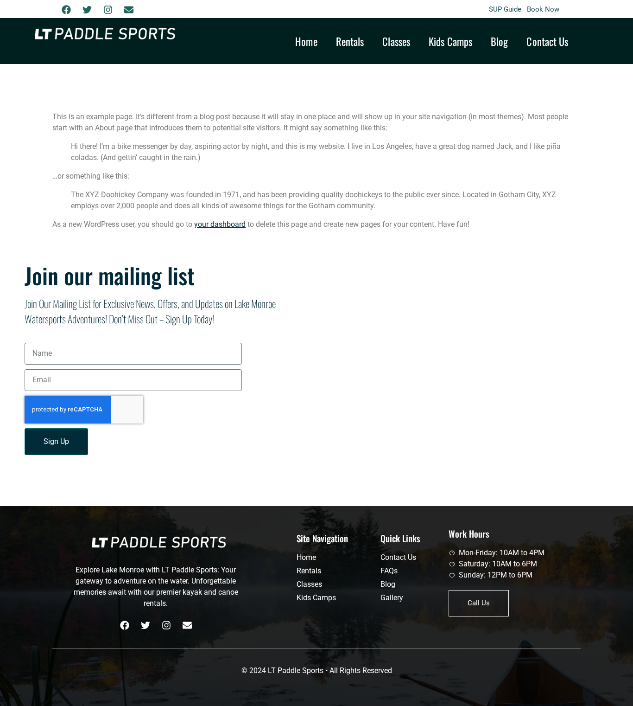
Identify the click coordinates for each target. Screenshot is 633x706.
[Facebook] (66, 9)
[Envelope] (129, 9)
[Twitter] (87, 9)
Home (306, 41)
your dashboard (220, 224)
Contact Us (547, 41)
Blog (499, 41)
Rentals (350, 41)
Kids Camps (450, 41)
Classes (396, 41)
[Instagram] (108, 9)
